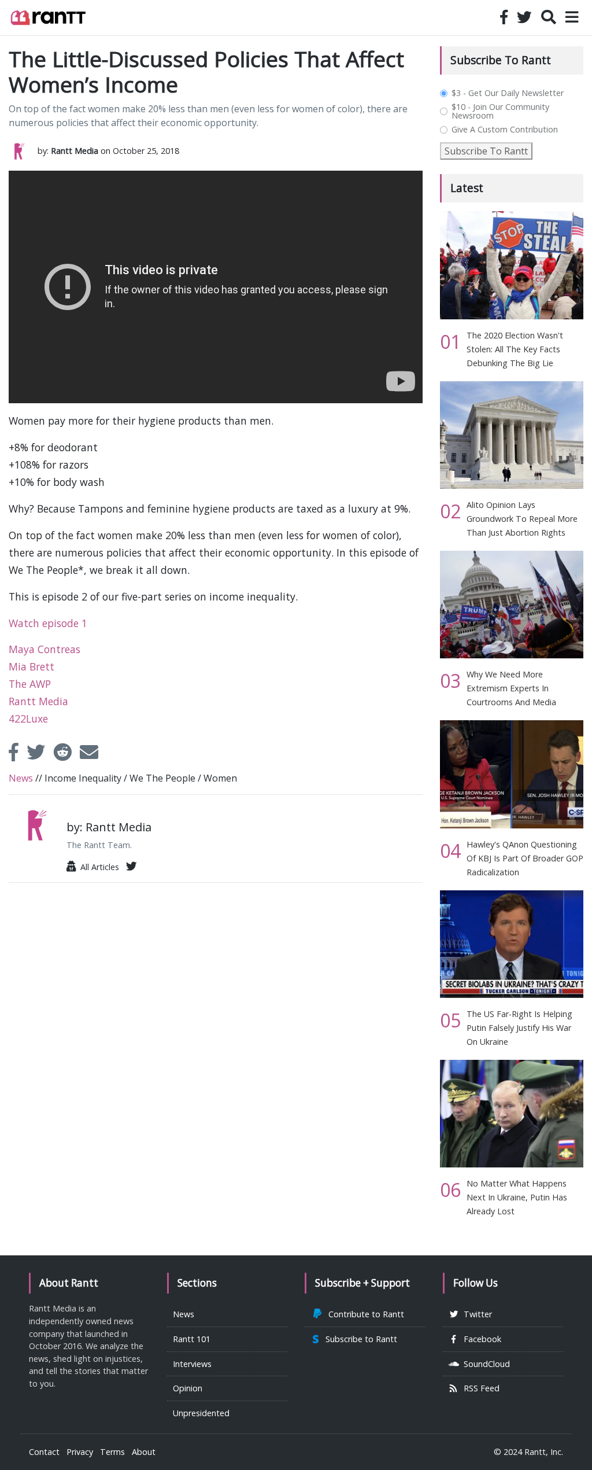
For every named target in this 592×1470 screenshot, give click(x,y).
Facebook (480, 1338)
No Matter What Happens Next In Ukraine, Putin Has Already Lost (517, 1197)
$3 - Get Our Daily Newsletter (508, 93)
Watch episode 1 (48, 623)
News (21, 778)
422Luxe (28, 718)
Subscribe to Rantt (359, 1338)
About (144, 1451)
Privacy (79, 1451)
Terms (112, 1451)
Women (220, 778)
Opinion (187, 1388)
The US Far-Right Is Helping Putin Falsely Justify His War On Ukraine (519, 1027)
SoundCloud (484, 1363)
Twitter (475, 1314)
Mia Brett (31, 666)
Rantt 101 (191, 1338)
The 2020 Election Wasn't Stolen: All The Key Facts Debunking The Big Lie (515, 349)
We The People (162, 778)
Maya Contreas (44, 649)
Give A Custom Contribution (505, 130)
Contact (44, 1451)
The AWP (30, 684)
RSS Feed (479, 1388)
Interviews (192, 1363)
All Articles (97, 866)
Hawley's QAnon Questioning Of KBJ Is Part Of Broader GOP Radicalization (525, 858)
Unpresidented (201, 1413)
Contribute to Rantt (364, 1314)
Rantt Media (38, 701)
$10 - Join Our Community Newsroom (500, 111)
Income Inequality (83, 778)
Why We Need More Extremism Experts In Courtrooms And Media (511, 688)
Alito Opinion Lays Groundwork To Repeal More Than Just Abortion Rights (522, 518)
